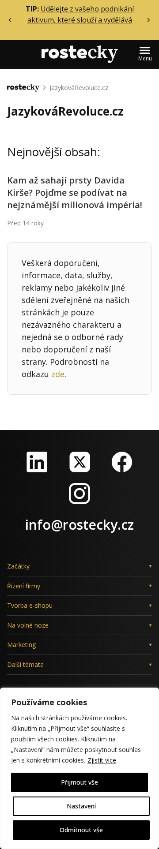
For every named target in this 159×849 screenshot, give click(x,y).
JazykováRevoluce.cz (78, 87)
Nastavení (81, 806)
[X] (79, 461)
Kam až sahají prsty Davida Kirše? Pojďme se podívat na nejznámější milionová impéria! (74, 192)
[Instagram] (79, 493)
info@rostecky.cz (79, 525)
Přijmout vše (79, 782)
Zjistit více (101, 760)
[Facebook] (121, 461)
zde (57, 374)
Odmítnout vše (81, 830)
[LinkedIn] (37, 461)
